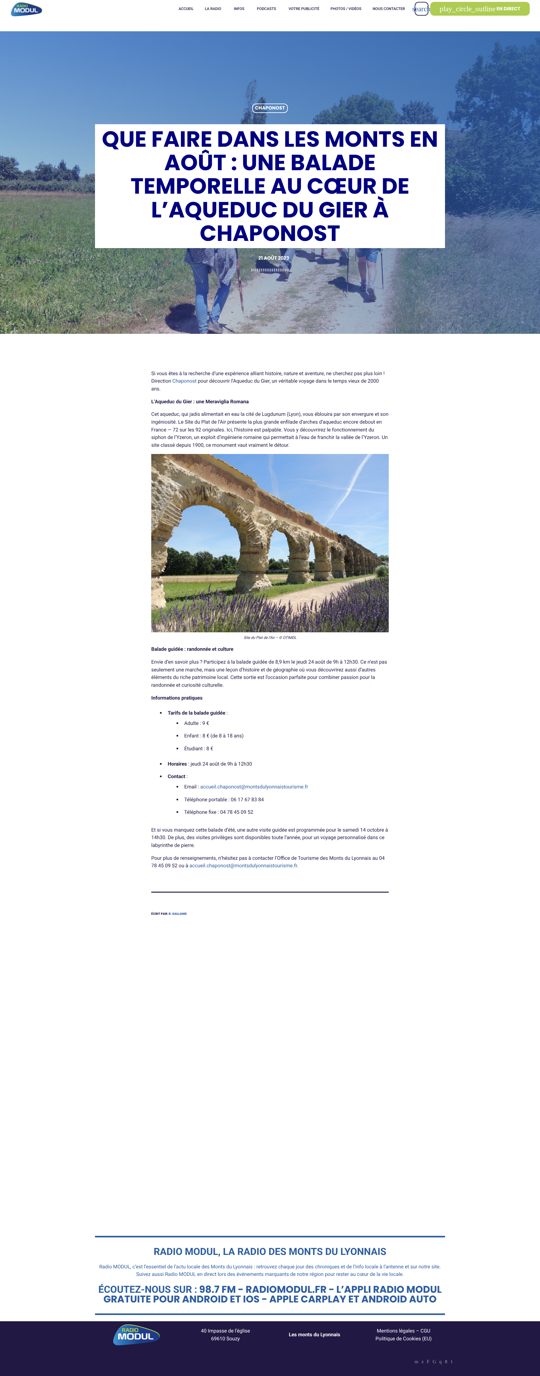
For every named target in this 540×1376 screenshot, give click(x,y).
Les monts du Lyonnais (314, 1335)
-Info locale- (174, 1119)
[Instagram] (440, 1362)
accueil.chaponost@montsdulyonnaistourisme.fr (254, 787)
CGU (426, 1331)
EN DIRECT (480, 9)
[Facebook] (446, 1362)
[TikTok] (434, 1362)
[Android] (451, 1362)
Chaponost (270, 108)
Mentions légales (396, 1331)
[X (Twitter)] (423, 1362)
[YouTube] (416, 1362)
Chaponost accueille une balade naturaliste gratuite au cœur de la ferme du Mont (329, 1139)
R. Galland (178, 913)
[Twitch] (428, 1362)
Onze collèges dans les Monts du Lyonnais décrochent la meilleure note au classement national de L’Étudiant (205, 1143)
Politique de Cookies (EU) (404, 1339)
